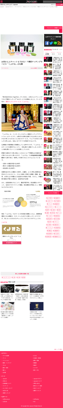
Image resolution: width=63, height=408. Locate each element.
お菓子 (53, 210)
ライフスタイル (18, 6)
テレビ (59, 213)
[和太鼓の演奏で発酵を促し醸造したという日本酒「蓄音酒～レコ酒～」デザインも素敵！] (7, 306)
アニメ (50, 204)
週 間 (53, 53)
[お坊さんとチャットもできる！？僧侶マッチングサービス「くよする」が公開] (22, 46)
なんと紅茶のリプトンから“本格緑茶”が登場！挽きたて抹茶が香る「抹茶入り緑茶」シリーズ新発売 (57, 148)
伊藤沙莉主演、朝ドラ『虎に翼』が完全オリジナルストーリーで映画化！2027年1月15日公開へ (57, 88)
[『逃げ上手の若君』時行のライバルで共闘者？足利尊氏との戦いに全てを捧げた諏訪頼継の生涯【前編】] (48, 80)
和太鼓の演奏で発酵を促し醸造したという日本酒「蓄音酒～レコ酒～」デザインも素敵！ (7, 314)
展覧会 (50, 230)
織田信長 (57, 216)
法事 (19, 277)
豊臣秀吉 (58, 228)
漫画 (48, 213)
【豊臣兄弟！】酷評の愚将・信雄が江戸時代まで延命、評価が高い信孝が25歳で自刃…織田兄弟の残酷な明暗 (57, 95)
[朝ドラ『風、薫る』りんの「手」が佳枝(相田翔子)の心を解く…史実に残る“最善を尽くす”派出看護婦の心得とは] (48, 174)
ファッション (6, 360)
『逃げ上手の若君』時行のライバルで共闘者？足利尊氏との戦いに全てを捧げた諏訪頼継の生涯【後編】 (57, 101)
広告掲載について (7, 383)
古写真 (4, 372)
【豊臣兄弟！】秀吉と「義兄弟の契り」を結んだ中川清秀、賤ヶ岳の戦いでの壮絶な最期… (57, 141)
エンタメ (35, 367)
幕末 (59, 210)
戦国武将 (57, 204)
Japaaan (31, 1)
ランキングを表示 (52, 193)
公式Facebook (47, 43)
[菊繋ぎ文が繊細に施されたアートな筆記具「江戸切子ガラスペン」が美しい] (36, 288)
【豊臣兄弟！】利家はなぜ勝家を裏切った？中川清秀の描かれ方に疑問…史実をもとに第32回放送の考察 (57, 108)
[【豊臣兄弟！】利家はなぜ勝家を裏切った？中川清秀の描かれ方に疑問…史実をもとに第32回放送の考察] (48, 106)
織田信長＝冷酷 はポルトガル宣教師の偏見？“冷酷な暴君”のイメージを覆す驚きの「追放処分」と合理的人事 (57, 156)
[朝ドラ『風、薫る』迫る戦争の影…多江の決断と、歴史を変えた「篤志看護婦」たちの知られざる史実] (48, 66)
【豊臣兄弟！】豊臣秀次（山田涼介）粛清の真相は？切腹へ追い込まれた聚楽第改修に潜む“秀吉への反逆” (57, 115)
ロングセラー (50, 207)
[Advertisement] (22, 21)
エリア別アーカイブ (7, 388)
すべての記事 (6, 355)
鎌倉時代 (57, 230)
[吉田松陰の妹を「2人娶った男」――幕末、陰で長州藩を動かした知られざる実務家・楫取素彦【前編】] (48, 160)
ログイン (53, 4)
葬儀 (24, 277)
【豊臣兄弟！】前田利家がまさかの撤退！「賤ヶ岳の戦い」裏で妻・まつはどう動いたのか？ (57, 128)
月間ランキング (6, 393)
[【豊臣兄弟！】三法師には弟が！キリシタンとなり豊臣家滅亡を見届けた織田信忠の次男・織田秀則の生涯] (48, 73)
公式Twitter (51, 43)
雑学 (48, 210)
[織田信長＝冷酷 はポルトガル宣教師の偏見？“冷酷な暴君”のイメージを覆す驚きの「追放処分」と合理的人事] (48, 153)
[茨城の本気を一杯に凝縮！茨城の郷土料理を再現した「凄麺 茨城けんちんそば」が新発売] (48, 180)
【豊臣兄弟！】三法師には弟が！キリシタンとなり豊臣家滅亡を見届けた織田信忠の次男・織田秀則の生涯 (57, 75)
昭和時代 (50, 233)
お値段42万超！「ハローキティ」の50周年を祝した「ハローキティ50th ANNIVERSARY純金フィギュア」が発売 (36, 315)
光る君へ (57, 233)
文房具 (49, 225)
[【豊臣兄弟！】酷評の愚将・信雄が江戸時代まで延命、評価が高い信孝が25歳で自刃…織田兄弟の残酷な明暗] (48, 93)
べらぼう (50, 216)
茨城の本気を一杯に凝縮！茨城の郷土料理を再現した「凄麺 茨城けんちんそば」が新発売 (57, 181)
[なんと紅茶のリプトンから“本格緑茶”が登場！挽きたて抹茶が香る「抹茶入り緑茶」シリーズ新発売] (48, 147)
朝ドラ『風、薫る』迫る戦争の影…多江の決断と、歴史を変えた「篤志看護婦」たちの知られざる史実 (57, 68)
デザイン (56, 222)
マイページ (5, 386)
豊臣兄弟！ (57, 225)
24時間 (47, 53)
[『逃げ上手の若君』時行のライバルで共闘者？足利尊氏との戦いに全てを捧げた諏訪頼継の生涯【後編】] (48, 100)
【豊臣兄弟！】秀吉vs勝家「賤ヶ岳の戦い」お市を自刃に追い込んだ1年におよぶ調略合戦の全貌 (57, 61)
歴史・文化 (36, 370)
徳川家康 (57, 219)
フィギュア (50, 228)
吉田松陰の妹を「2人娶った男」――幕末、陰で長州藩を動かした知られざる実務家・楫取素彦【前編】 (57, 162)
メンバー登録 (59, 4)
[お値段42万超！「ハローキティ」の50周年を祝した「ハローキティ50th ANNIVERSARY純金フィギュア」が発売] (36, 306)
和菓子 (35, 365)
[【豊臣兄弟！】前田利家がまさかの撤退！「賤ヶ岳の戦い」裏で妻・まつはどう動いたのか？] (48, 127)
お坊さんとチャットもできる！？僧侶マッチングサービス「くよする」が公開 (40, 6)
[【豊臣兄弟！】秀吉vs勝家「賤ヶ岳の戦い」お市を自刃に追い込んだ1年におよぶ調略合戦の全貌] (48, 59)
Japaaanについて (37, 381)
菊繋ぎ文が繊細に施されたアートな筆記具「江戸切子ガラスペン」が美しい (36, 296)
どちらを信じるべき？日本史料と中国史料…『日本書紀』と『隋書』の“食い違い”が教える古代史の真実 (57, 188)
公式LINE (55, 43)
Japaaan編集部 (34, 68)
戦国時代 (57, 198)
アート (4, 358)
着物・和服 (36, 360)
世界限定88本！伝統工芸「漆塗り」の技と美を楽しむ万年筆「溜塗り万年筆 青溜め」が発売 (21, 296)
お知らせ (5, 381)
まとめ (35, 355)
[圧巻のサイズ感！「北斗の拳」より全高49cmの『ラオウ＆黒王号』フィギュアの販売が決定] (7, 288)
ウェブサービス (6, 277)
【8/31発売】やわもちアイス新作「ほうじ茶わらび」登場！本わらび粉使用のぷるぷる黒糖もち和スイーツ (57, 136)
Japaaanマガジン (9, 6)
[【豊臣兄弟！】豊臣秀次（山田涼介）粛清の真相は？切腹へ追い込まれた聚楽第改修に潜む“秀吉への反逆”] (48, 113)
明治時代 (50, 219)
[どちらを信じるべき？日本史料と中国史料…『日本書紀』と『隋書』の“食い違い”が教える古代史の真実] (48, 187)
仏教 (14, 277)
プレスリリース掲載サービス (54, 28)
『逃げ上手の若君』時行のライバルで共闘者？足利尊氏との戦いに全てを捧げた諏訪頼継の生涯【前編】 (57, 81)
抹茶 (50, 222)
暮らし (4, 370)
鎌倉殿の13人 (57, 236)
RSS (59, 43)
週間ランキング (37, 390)
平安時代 (58, 201)
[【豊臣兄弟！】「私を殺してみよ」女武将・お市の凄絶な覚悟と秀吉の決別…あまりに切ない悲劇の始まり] (48, 120)
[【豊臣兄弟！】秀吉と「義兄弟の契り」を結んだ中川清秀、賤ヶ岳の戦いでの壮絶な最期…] (48, 140)
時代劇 (53, 213)
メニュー (1, 1)
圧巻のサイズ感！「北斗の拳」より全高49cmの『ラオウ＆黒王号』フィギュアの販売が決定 (7, 296)
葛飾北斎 (49, 236)
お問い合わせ (36, 383)
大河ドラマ (50, 201)
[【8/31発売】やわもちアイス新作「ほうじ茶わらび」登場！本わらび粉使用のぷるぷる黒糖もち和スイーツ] (48, 133)
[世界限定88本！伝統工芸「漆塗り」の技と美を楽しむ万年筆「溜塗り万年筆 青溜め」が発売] (22, 288)
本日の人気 (5, 390)
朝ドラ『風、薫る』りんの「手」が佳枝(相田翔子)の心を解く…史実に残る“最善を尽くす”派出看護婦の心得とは (57, 176)
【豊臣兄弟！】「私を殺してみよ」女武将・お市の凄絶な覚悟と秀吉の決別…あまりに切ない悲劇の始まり (57, 122)
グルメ (4, 365)
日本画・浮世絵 (37, 358)
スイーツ (58, 207)
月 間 (59, 53)
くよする (4, 222)
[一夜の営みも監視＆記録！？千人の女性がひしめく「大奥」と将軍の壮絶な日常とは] (48, 167)
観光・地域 (5, 367)
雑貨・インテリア (7, 363)
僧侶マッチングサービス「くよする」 (17, 101)
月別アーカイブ (37, 388)
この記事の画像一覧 (23, 274)
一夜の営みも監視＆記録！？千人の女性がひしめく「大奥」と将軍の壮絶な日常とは (57, 168)
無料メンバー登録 (37, 386)
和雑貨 (35, 363)
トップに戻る (59, 349)
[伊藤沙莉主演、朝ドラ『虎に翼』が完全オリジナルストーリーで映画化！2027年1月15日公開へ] (48, 86)
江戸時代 (50, 198)
